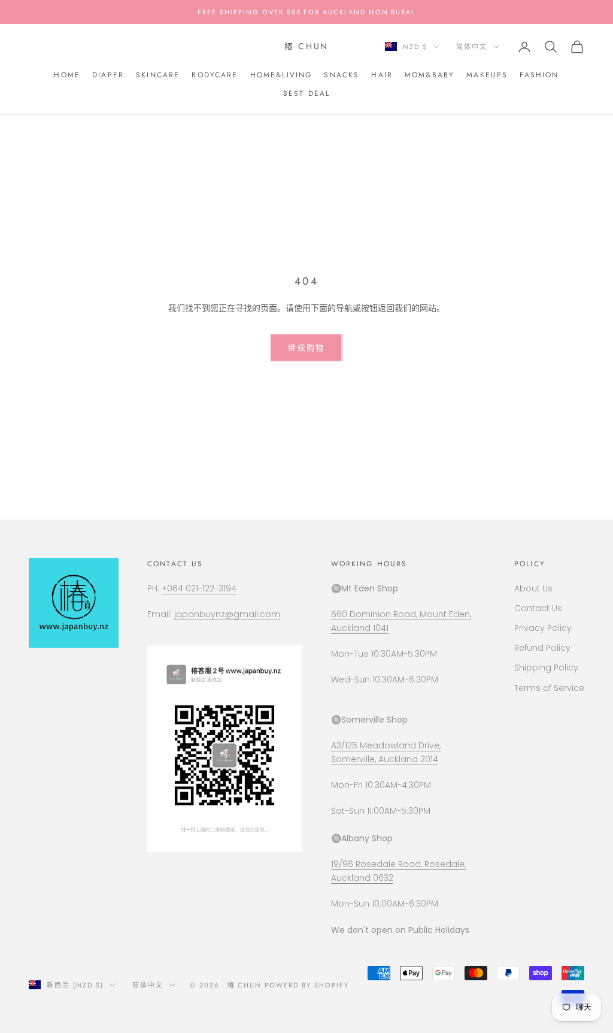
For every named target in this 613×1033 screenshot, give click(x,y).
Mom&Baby (429, 75)
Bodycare (215, 75)
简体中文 (471, 47)
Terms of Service (549, 688)
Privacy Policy (543, 628)
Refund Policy (542, 648)
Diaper (108, 75)
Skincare (158, 75)
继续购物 (306, 348)
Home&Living (281, 75)
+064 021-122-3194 (199, 588)
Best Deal (306, 93)
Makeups (487, 75)
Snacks (341, 75)
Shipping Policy (546, 667)
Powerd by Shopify (307, 985)
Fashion (539, 75)
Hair (382, 75)
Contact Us (538, 608)
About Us (533, 588)
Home (67, 75)
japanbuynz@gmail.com (227, 614)
